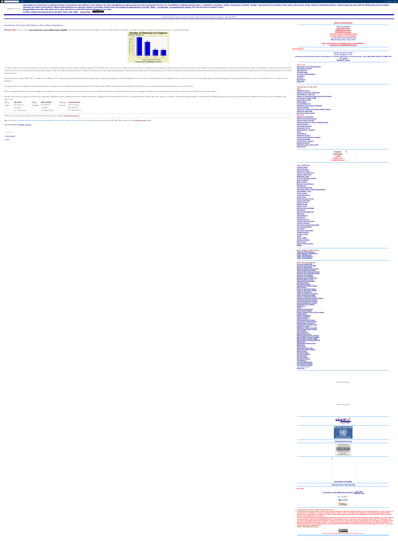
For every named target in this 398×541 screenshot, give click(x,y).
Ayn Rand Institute (303, 283)
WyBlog (299, 245)
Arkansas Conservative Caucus (307, 118)
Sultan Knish (301, 217)
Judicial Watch (301, 331)
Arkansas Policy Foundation (306, 281)
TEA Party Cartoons (303, 223)
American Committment (304, 267)
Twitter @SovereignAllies (305, 256)
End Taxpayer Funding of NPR (306, 98)
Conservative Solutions (304, 126)
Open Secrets (301, 346)
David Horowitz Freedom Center (307, 325)
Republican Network (303, 143)
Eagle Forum (301, 306)
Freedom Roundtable (303, 139)
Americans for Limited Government (308, 273)
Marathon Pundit (302, 204)
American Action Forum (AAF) (306, 265)
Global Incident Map (303, 317)
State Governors (302, 70)
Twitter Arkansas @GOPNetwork (307, 253)
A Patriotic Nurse (302, 167)
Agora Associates (302, 169)
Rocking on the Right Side (305, 212)
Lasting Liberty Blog (303, 201)
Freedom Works (302, 314)
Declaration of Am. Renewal (306, 304)
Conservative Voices (303, 128)
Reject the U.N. (301, 146)
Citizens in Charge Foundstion (306, 297)
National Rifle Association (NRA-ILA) (308, 340)
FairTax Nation (301, 133)
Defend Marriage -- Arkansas (306, 130)
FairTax (299, 132)
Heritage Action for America (306, 323)
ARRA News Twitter (303, 176)
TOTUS (299, 236)
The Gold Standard (303, 107)
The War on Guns (302, 234)
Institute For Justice (303, 326)
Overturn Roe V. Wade (304, 100)
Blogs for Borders (302, 124)
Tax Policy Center (302, 357)
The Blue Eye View (303, 219)
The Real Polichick (303, 232)
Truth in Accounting (303, 366)
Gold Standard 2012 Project (305, 320)
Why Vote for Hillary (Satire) (306, 113)
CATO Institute (301, 287)
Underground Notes (303, 240)
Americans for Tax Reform (305, 276)
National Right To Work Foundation (308, 337)
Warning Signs (301, 242)
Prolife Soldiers (302, 102)
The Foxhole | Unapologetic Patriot (308, 225)
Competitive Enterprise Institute (307, 300)
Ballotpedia (300, 81)
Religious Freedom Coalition (306, 349)
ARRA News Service (303, 90)
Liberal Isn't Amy (302, 202)
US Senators (301, 76)
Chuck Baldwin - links (304, 191)
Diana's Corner (301, 197)
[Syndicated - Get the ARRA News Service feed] (337, 492)
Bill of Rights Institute (304, 284)
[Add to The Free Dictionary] (343, 500)
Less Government (302, 332)
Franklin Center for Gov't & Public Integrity (310, 312)
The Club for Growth (303, 359)
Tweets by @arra (343, 60)
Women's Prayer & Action (305, 243)
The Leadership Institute (304, 365)
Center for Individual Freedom (306, 289)
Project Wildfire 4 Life (304, 104)
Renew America (302, 351)
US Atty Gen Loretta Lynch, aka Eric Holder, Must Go (314, 109)
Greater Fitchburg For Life (305, 199)
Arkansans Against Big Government (308, 92)
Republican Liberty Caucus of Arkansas (309, 105)
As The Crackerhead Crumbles (306, 178)
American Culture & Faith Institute (308, 269)
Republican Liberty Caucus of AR (307, 145)
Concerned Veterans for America (307, 301)
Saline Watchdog (302, 215)
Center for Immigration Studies (307, 290)
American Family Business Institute (308, 272)
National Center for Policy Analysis (308, 335)
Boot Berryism (301, 186)
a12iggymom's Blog (303, 171)
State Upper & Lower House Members (309, 66)
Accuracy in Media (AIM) (304, 264)
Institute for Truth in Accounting (307, 328)
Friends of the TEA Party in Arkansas (309, 137)
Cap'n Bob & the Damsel (304, 187)
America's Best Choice (304, 174)
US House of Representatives (306, 74)
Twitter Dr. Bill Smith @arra (305, 252)
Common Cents (302, 193)
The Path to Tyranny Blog (305, 230)
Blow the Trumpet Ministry (305, 184)
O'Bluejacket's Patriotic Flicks (306, 343)
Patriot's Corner (302, 206)
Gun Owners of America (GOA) (306, 321)
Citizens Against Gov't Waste (306, 295)
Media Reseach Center (304, 334)
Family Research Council (305, 309)
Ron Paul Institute (302, 352)
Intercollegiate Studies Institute (307, 329)
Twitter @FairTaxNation (304, 258)
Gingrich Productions (304, 315)
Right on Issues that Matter (305, 208)
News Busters (301, 342)
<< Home (7, 139)
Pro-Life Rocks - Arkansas (305, 141)
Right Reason (301, 210)
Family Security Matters (304, 311)
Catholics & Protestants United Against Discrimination (314, 96)
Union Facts (301, 368)
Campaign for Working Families (307, 286)
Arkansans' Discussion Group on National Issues (312, 122)
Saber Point (300, 214)
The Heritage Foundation (305, 363)
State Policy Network (303, 354)
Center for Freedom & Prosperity (307, 293)
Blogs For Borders (303, 180)
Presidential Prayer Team (305, 348)
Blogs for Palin (301, 182)
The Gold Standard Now (304, 362)
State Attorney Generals (304, 68)
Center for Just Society (304, 292)
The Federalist (301, 360)
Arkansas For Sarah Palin (305, 117)
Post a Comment (10, 136)
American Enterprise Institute (306, 270)
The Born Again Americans (305, 221)
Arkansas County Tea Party (305, 120)
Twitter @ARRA (302, 238)
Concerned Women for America (307, 303)
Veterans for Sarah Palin (304, 111)
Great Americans (302, 318)
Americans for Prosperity (305, 275)
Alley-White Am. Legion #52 (306, 94)
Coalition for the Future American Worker (310, 298)
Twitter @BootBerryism (304, 255)
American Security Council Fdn (307, 278)
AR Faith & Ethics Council (305, 279)
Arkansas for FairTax (303, 135)
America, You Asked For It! (305, 173)
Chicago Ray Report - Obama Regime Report (311, 189)
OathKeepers (301, 345)
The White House (302, 72)
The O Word (301, 228)
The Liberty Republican (304, 227)
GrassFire (300, 78)
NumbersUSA (301, 79)
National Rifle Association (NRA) (307, 338)
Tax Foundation (302, 356)
